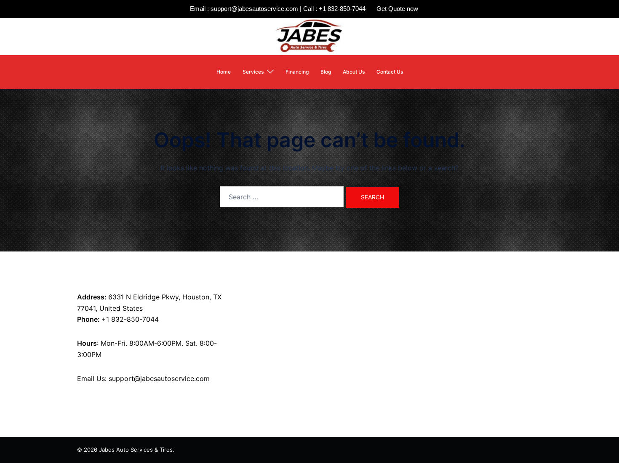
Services (253, 72)
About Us (354, 72)
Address (90, 297)
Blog (325, 72)
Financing (297, 72)
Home (223, 72)
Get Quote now (397, 8)
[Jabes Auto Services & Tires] (309, 36)
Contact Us (389, 72)
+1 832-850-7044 (130, 319)
